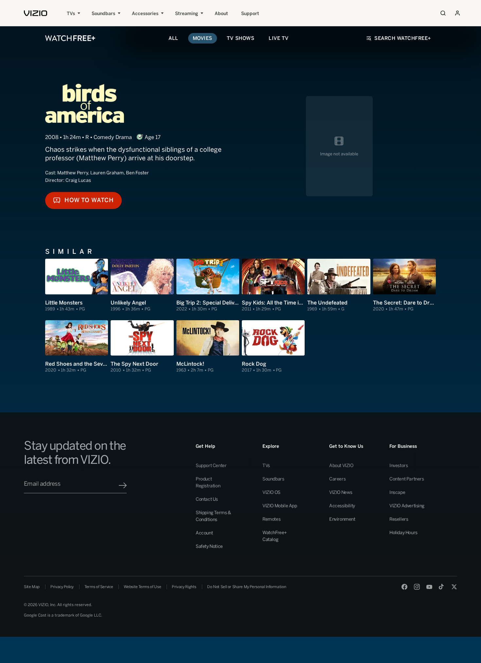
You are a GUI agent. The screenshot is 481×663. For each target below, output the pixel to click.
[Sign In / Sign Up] (457, 13)
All (173, 38)
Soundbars (103, 13)
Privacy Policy (62, 586)
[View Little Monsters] (76, 285)
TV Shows (240, 38)
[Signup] (123, 485)
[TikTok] (442, 587)
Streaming (186, 13)
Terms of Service (98, 586)
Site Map (32, 586)
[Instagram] (417, 587)
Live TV (279, 38)
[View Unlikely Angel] (142, 285)
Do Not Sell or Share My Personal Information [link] (246, 586)
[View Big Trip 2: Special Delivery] (207, 285)
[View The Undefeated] (338, 285)
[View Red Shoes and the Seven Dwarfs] (76, 346)
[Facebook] (404, 587)
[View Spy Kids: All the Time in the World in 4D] (273, 285)
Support (250, 13)
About (221, 13)
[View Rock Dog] (273, 346)
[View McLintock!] (207, 346)
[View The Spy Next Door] (142, 346)
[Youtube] (429, 587)
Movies (202, 38)
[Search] (443, 13)
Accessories (145, 13)
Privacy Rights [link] (184, 586)
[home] (35, 13)
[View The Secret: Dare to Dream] (404, 285)
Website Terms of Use (142, 586)
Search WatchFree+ (402, 38)
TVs (71, 13)
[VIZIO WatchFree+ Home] (70, 38)
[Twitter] (454, 587)
